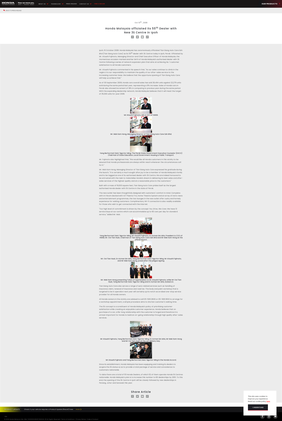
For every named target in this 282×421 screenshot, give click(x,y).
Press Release (71, 4)
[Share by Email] (142, 37)
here (268, 401)
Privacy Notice (81, 419)
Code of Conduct (92, 419)
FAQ (6, 416)
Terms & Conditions (68, 419)
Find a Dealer (99, 4)
